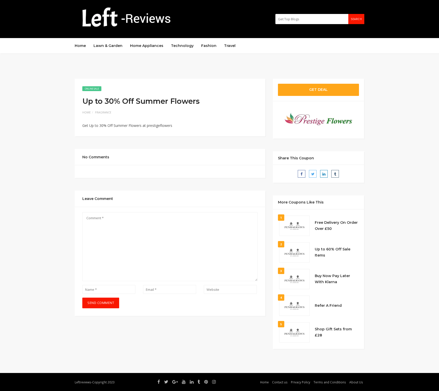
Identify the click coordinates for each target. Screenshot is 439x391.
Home (80, 45)
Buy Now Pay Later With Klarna (332, 279)
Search (356, 19)
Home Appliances (146, 45)
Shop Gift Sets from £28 (333, 332)
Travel (230, 45)
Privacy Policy (300, 382)
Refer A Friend (328, 305)
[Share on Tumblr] (335, 174)
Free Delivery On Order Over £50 (336, 225)
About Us (356, 382)
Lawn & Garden (107, 45)
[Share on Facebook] (301, 174)
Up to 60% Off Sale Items (332, 252)
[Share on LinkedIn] (324, 174)
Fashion (208, 45)
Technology (182, 45)
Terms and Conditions (329, 382)
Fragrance (103, 112)
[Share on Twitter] (313, 174)
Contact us (280, 382)
